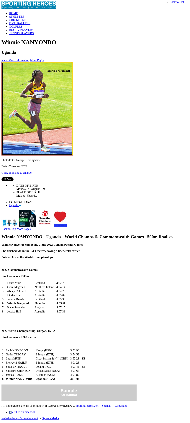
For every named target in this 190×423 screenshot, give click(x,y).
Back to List (177, 2)
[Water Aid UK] (9, 225)
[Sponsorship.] (60, 225)
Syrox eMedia (50, 418)
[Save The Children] (44, 225)
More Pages (37, 60)
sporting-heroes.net (87, 405)
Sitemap (106, 405)
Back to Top (8, 228)
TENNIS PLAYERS (21, 33)
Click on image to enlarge (16, 172)
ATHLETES (16, 16)
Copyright (121, 405)
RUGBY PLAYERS (21, 29)
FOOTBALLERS (19, 23)
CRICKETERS (18, 19)
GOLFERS (15, 26)
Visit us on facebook (23, 412)
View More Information (15, 60)
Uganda (14, 205)
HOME (13, 13)
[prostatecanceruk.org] (27, 225)
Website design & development (19, 418)
